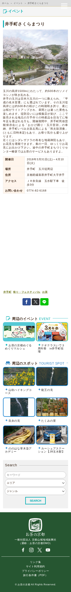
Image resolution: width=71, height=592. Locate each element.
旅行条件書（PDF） (35, 575)
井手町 (7, 292)
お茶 (45, 292)
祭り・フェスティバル (26, 292)
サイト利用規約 (35, 566)
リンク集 (35, 562)
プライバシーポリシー (35, 570)
